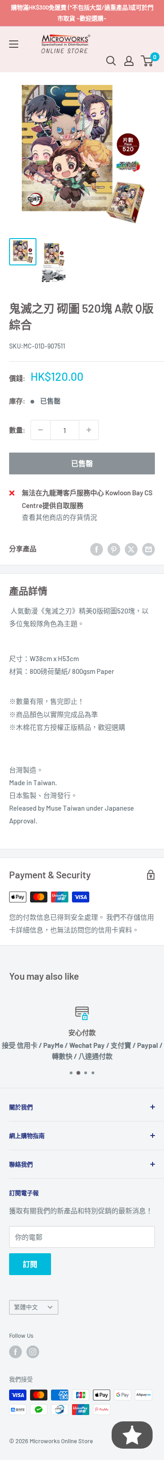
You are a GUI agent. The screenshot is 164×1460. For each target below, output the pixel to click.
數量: (17, 430)
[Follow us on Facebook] (15, 1351)
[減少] (40, 429)
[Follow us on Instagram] (32, 1351)
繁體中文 (26, 1307)
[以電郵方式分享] (148, 548)
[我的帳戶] (128, 61)
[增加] (88, 429)
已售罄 (82, 463)
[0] (147, 60)
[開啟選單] (13, 44)
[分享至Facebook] (96, 548)
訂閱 (30, 1264)
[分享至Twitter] (131, 548)
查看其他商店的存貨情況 (59, 517)
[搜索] (111, 61)
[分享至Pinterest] (114, 548)
